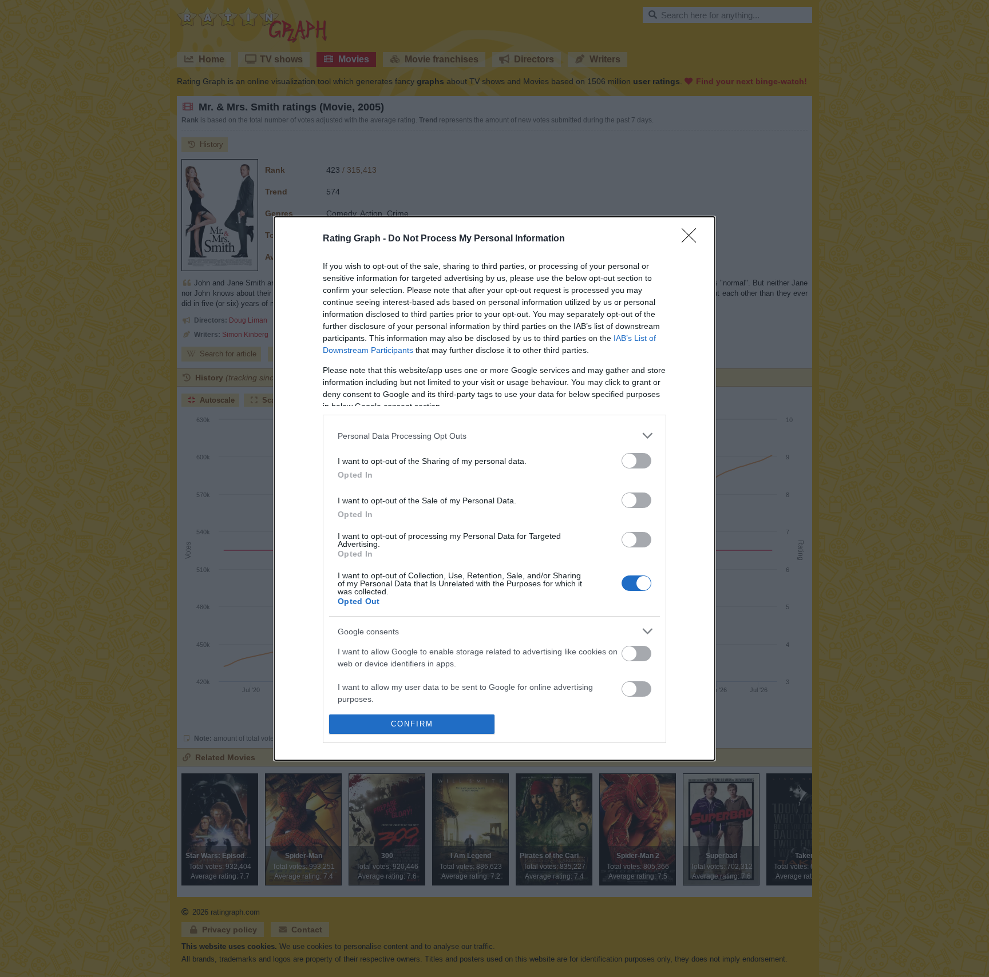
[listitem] (494, 436)
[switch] (636, 460)
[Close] (692, 239)
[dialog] (494, 488)
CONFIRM (412, 724)
